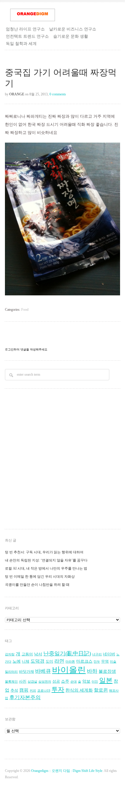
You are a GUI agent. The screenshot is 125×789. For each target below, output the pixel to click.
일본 (105, 680)
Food (24, 310)
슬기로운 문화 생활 (70, 36)
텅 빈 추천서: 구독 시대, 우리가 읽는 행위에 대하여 (44, 552)
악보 (86, 681)
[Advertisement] (62, 459)
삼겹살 (32, 681)
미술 (113, 661)
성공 (56, 681)
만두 (97, 661)
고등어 (27, 654)
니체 (25, 661)
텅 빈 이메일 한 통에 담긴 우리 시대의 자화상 (40, 577)
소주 (65, 681)
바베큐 (43, 671)
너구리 (97, 654)
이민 (95, 681)
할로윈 (101, 690)
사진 (22, 681)
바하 (92, 671)
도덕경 (37, 661)
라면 (59, 661)
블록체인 (11, 681)
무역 (105, 661)
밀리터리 (11, 671)
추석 (14, 690)
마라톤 (70, 661)
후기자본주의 (25, 697)
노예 (16, 661)
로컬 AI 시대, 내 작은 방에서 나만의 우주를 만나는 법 (46, 568)
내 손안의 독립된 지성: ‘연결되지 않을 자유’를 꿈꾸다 (46, 560)
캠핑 (23, 690)
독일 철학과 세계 (21, 43)
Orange (16, 94)
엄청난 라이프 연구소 (25, 29)
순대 (73, 681)
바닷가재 (26, 672)
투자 (57, 689)
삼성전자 (44, 681)
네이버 (109, 654)
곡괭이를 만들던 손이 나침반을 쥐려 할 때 (37, 585)
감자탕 (10, 654)
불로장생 (107, 671)
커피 (33, 690)
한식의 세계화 (79, 690)
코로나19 (43, 690)
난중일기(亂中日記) (67, 653)
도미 (49, 661)
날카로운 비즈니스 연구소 (72, 29)
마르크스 (84, 661)
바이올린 (69, 670)
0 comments (57, 94)
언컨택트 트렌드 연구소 (27, 36)
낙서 (38, 654)
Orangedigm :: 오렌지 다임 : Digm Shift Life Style (66, 771)
